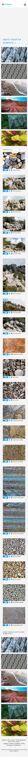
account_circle (11, 170)
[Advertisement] (14, 22)
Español (17, 743)
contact (13, 740)
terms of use (11, 741)
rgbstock (8, 4)
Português (10, 745)
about (17, 741)
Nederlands (17, 745)
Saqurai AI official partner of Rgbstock (18, 750)
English (6, 743)
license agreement (21, 740)
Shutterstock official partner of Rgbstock (10, 749)
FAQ (9, 740)
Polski (22, 743)
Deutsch (11, 743)
